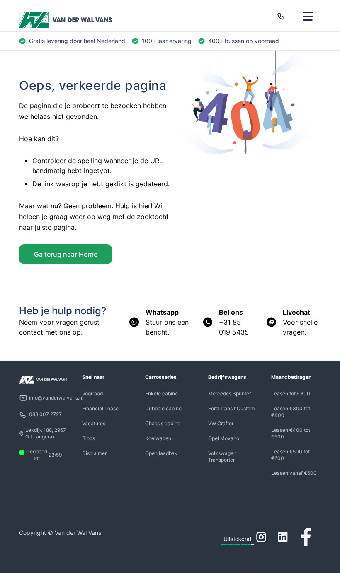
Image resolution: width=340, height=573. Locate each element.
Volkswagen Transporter (222, 456)
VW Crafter (220, 423)
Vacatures (93, 423)
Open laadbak (161, 453)
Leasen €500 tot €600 (290, 455)
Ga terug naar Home (65, 254)
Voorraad (92, 393)
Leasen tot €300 (290, 393)
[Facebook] (306, 537)
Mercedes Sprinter (229, 393)
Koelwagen (158, 438)
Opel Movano (223, 438)
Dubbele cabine (163, 408)
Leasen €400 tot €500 (290, 433)
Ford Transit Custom (231, 408)
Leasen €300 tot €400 (290, 412)
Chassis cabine (162, 423)
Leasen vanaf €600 (294, 473)
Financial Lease (100, 408)
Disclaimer (94, 453)
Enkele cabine (161, 393)
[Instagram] (261, 537)
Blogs (88, 438)
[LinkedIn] (282, 537)
